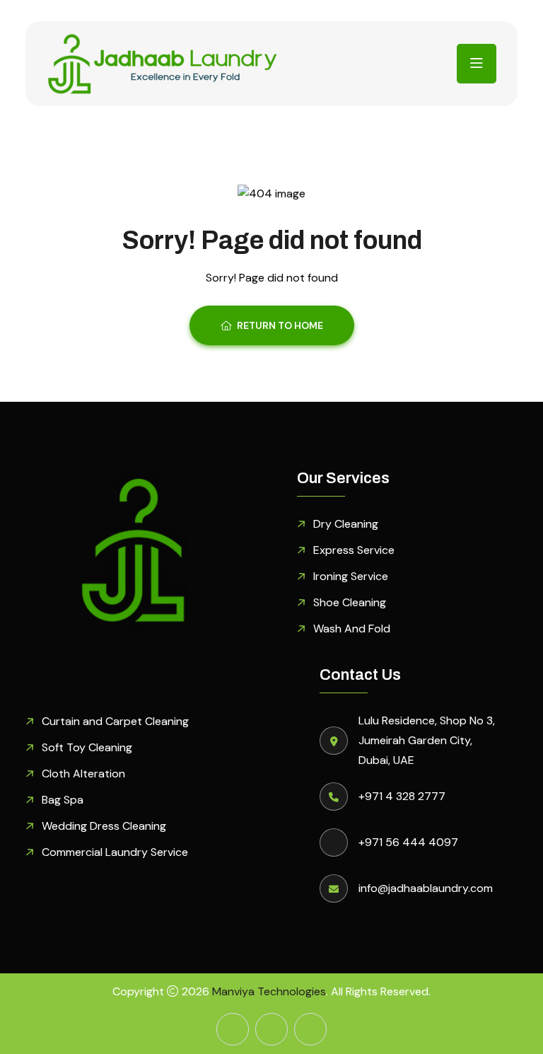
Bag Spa (62, 799)
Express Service (354, 550)
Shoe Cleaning (349, 602)
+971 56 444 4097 (408, 842)
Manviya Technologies (269, 991)
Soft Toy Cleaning (87, 747)
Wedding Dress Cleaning (104, 825)
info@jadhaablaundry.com (425, 888)
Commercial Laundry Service (115, 852)
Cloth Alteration (83, 773)
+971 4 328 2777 (401, 796)
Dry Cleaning (345, 523)
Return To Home (280, 325)
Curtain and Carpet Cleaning (115, 721)
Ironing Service (350, 576)
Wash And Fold (351, 628)
